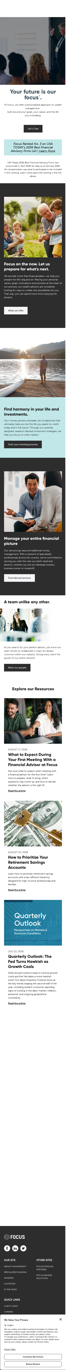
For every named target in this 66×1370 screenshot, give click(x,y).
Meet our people (17, 667)
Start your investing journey (23, 444)
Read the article (17, 790)
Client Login (11, 1306)
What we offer (16, 310)
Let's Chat (33, 128)
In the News (10, 1289)
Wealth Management (15, 1266)
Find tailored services (19, 578)
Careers (8, 1312)
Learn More (47, 151)
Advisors (9, 1278)
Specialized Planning (15, 1272)
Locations (9, 1284)
